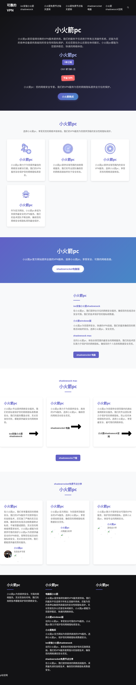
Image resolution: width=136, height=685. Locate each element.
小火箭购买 (68, 96)
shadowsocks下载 (68, 458)
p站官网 (4, 675)
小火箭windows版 (54, 617)
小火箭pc (13, 585)
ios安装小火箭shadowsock (16, 435)
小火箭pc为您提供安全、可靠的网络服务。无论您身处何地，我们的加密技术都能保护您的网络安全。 (23, 597)
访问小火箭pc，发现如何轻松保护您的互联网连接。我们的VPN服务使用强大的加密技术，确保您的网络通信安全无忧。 (67, 650)
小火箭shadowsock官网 (109, 435)
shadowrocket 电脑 (86, 355)
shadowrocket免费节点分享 (59, 659)
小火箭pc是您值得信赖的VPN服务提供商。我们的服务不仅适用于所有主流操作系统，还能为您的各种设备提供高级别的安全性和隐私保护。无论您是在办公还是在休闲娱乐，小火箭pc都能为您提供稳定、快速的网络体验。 (67, 605)
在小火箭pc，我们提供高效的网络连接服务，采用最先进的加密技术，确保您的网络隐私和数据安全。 (67, 666)
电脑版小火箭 (51, 594)
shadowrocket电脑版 (68, 269)
